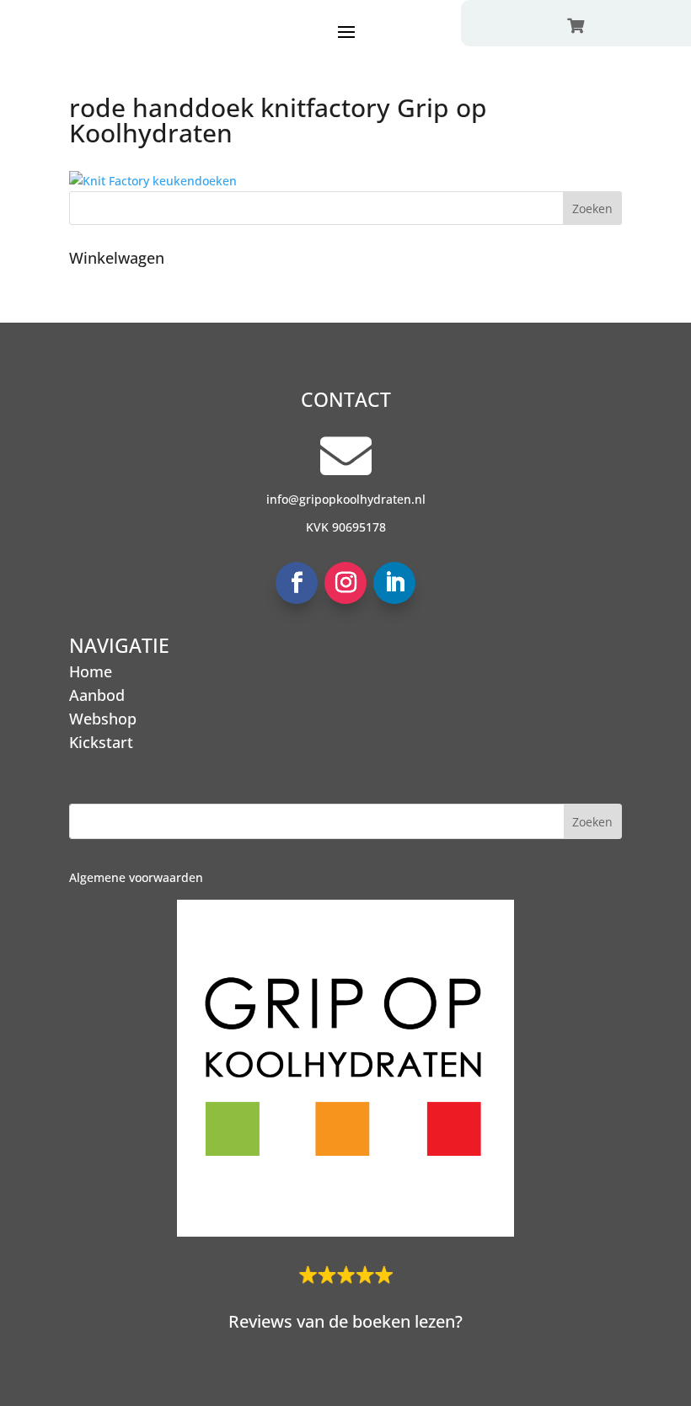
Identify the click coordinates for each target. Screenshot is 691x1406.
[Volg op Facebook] (297, 583)
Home (90, 671)
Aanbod (97, 695)
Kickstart (101, 742)
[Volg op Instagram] (345, 583)
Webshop (103, 718)
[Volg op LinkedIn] (394, 583)
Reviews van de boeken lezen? (345, 1321)
